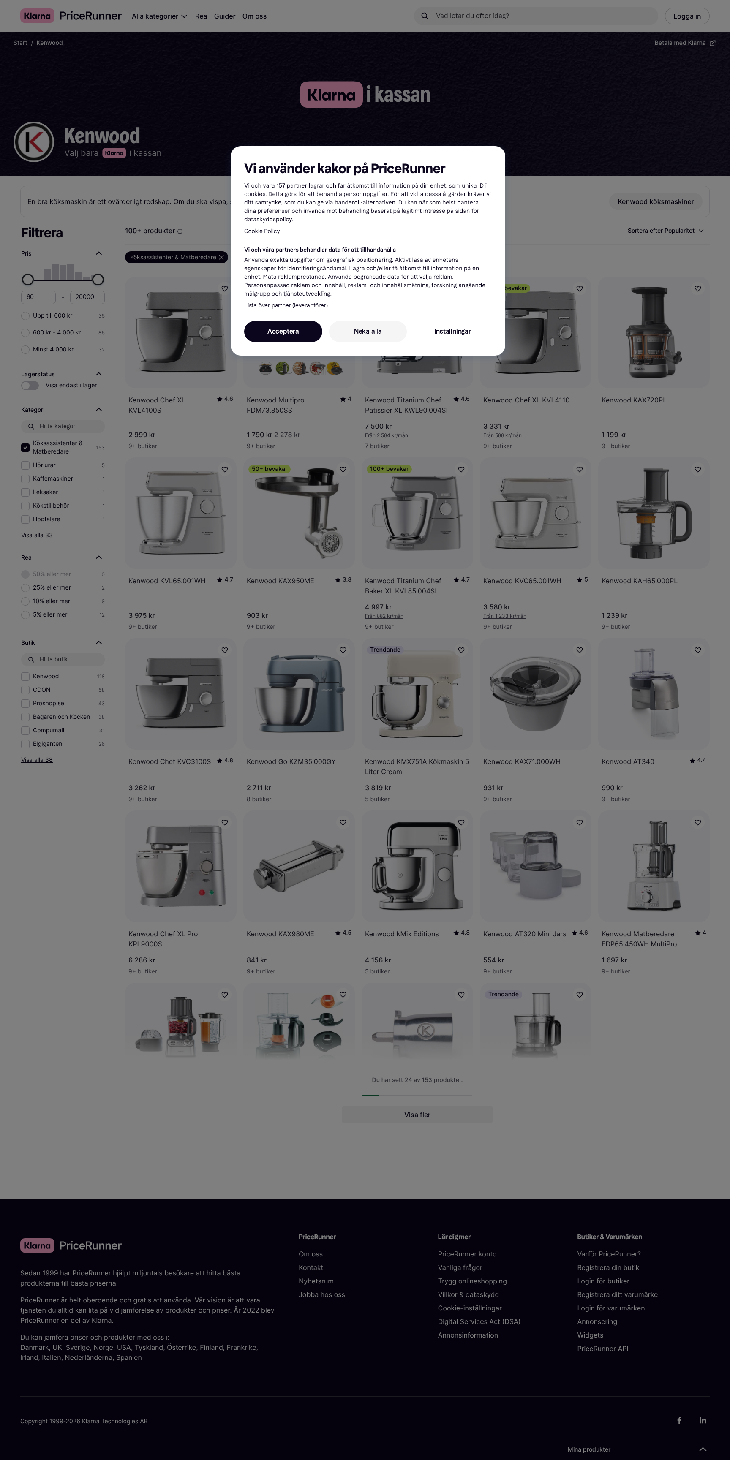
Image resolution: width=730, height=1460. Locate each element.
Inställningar (452, 331)
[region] (368, 251)
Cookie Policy (262, 231)
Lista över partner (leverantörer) (285, 305)
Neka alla (368, 331)
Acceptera (283, 331)
